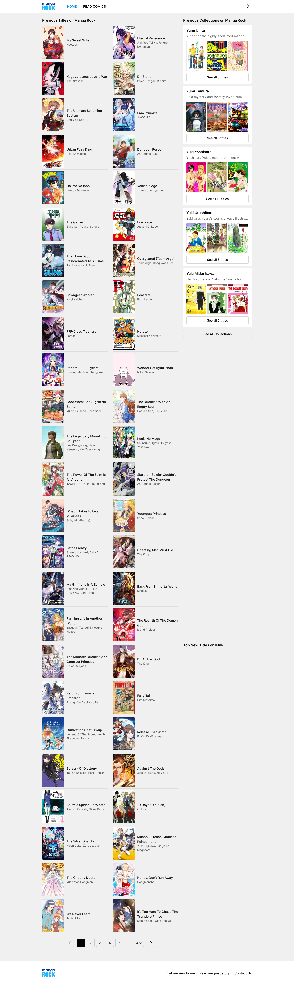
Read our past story (215, 973)
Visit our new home (180, 973)
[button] (248, 6)
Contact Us (243, 973)
